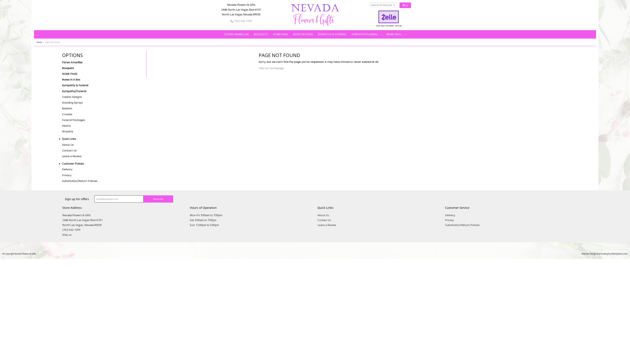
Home (39, 42)
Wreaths (67, 131)
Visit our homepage (271, 68)
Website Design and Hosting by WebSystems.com (605, 253)
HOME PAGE (280, 34)
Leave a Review (72, 156)
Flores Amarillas (236, 34)
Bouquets (261, 34)
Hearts (66, 126)
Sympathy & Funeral (332, 34)
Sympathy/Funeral (364, 34)
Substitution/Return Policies (79, 181)
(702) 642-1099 (242, 21)
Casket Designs (72, 97)
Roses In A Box (303, 34)
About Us (68, 145)
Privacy (67, 175)
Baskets (67, 108)
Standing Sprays (72, 103)
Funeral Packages (73, 120)
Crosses (67, 114)
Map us (67, 234)
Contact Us (69, 150)
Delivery (67, 169)
